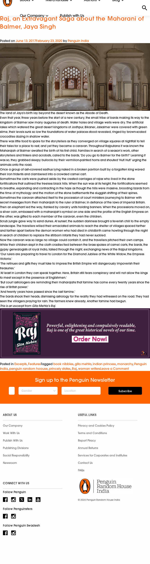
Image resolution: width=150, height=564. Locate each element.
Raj (74, 369)
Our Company (32, 15)
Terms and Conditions (92, 433)
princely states (60, 369)
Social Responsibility (16, 455)
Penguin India (78, 41)
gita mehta (83, 364)
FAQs (81, 470)
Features (34, 364)
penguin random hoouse (28, 369)
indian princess (104, 364)
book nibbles (63, 364)
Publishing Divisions (16, 448)
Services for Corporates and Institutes (102, 455)
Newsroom (10, 463)
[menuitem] (32, 16)
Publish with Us (72, 15)
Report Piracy (87, 440)
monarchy (125, 364)
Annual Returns (88, 448)
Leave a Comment (114, 369)
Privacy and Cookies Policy (96, 425)
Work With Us (11, 433)
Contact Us (85, 463)
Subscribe (125, 391)
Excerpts (20, 364)
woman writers (89, 369)
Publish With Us (12, 440)
